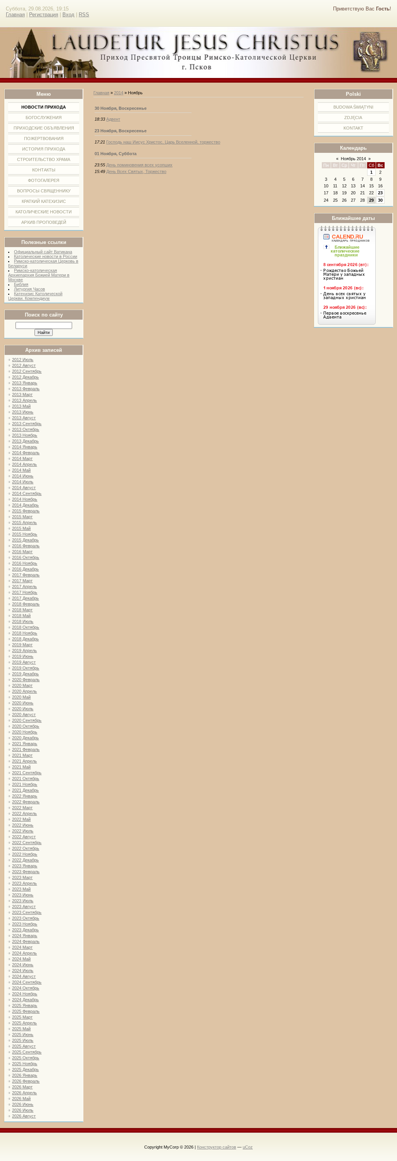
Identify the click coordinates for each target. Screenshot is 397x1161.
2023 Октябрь (25, 918)
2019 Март (22, 644)
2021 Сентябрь (26, 772)
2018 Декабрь (25, 639)
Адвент (113, 119)
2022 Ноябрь (24, 854)
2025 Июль (22, 1040)
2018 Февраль (26, 604)
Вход (68, 14)
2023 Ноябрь (24, 924)
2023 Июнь (22, 895)
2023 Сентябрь (26, 912)
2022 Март (22, 807)
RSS (84, 14)
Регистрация (43, 14)
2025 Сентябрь (26, 1052)
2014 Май (21, 470)
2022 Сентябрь (26, 842)
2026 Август (24, 1116)
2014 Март (22, 458)
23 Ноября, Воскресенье (121, 130)
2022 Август (24, 836)
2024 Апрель (24, 953)
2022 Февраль (26, 801)
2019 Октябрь (25, 668)
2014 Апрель (24, 464)
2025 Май (21, 1028)
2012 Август (24, 365)
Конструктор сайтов (216, 1147)
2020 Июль (22, 708)
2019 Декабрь (25, 673)
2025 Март (22, 1017)
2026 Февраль (26, 1081)
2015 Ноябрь (24, 534)
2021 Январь (24, 743)
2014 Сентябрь (26, 493)
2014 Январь (24, 447)
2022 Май (21, 819)
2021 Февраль (26, 749)
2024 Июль (22, 970)
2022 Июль (22, 831)
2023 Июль (22, 900)
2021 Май (21, 767)
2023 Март (22, 877)
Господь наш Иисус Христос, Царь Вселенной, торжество (163, 142)
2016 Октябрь (25, 557)
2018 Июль (22, 621)
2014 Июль (22, 481)
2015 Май (21, 528)
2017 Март (22, 580)
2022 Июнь (22, 825)
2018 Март (22, 609)
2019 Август (24, 662)
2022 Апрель (24, 813)
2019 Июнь (22, 656)
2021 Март (22, 755)
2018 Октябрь (25, 627)
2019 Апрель (24, 650)
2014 (118, 92)
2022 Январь (24, 796)
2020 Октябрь (25, 726)
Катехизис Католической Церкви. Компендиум (35, 296)
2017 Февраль (26, 575)
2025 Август (24, 1046)
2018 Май (21, 615)
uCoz (248, 1147)
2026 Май (21, 1098)
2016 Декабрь (25, 569)
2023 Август (24, 906)
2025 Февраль (26, 1011)
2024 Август (24, 976)
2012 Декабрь (25, 377)
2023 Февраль (26, 871)
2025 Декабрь (25, 1069)
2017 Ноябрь (24, 592)
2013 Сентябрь (26, 423)
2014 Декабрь (25, 505)
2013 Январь (24, 383)
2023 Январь (24, 865)
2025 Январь (24, 1005)
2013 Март (22, 394)
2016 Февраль (26, 545)
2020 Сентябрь (26, 720)
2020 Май (21, 697)
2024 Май (21, 959)
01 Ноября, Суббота (115, 153)
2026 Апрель (24, 1092)
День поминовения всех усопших (139, 165)
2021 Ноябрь (24, 784)
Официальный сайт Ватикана (43, 251)
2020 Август (24, 714)
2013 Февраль (26, 388)
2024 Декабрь (25, 999)
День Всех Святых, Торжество (136, 171)
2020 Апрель (24, 691)
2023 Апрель (24, 883)
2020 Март (22, 685)
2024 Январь (24, 935)
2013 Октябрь (25, 429)
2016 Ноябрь (24, 563)
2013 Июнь (22, 412)
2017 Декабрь (25, 598)
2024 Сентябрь (26, 982)
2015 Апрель (24, 522)
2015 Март (22, 516)
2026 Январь (24, 1075)
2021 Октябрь (25, 778)
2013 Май (21, 406)
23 (380, 192)
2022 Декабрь (25, 860)
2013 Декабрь (25, 441)
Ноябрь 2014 (353, 158)
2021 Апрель (24, 761)
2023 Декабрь (25, 929)
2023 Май (21, 889)
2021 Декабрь (25, 790)
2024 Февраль (26, 941)
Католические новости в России (45, 256)
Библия (21, 284)
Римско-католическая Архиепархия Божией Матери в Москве (38, 275)
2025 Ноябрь (24, 1063)
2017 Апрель (24, 586)
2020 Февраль (26, 679)
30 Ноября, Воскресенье (121, 108)
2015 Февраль (26, 511)
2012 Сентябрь (26, 371)
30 (380, 200)
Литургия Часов (29, 289)
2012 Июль (22, 359)
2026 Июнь (22, 1104)
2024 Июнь (22, 964)
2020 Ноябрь (24, 732)
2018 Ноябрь (24, 633)
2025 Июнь (22, 1034)
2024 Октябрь (25, 988)
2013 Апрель (24, 400)
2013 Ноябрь (24, 435)
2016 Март (22, 551)
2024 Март (22, 947)
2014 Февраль (26, 452)
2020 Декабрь (25, 737)
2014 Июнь (22, 476)
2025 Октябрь (25, 1057)
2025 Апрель (24, 1023)
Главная (15, 14)
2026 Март (22, 1087)
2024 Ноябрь (24, 993)
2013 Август (24, 417)
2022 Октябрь (25, 848)
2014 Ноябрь (24, 499)
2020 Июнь (22, 703)
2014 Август (24, 487)
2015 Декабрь (25, 540)
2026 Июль (22, 1110)
